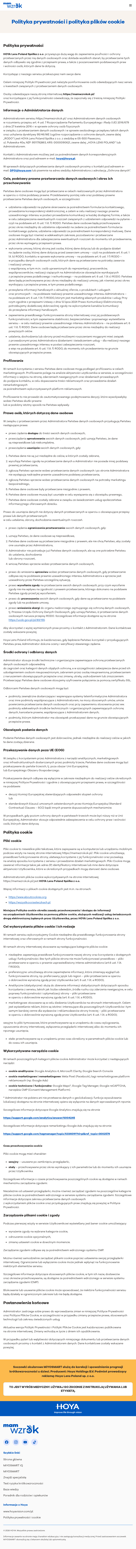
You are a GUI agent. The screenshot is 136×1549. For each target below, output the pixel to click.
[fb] (6, 1442)
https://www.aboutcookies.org (27, 897)
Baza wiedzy (11, 1489)
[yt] (25, 1442)
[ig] (16, 1442)
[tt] (34, 1442)
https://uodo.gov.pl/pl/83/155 (27, 620)
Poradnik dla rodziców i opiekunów (25, 1495)
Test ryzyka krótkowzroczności (23, 1483)
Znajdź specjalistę (14, 1477)
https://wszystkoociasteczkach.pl (30, 902)
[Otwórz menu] (130, 5)
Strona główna (12, 1459)
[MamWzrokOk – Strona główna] (12, 5)
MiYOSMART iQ (13, 1465)
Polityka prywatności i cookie (22, 1517)
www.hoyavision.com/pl (18, 1511)
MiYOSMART (11, 1471)
